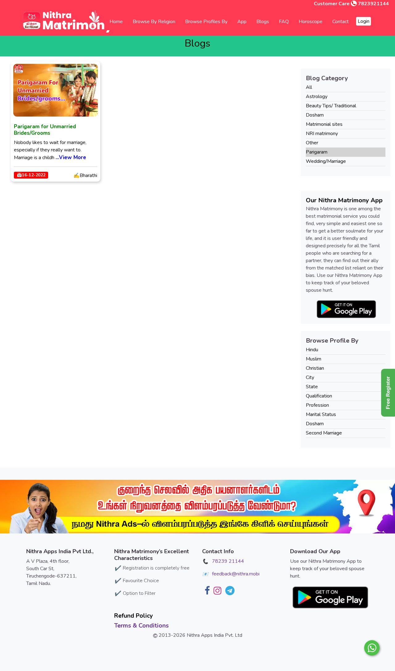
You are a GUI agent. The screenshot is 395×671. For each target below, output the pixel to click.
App (242, 21)
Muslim (313, 359)
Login (363, 21)
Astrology (316, 96)
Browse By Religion (154, 21)
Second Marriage (324, 433)
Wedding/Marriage (326, 161)
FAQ (284, 21)
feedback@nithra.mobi (236, 573)
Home (116, 21)
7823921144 (373, 3)
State (312, 386)
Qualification (319, 396)
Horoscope (310, 21)
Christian (315, 368)
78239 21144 (228, 561)
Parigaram (316, 152)
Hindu (312, 349)
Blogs (262, 21)
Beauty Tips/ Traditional (331, 105)
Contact (340, 21)
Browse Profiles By (206, 21)
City (310, 377)
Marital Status (321, 414)
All (309, 87)
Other (312, 142)
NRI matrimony (322, 133)
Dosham (315, 115)
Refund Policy (133, 615)
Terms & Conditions (141, 625)
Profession (317, 405)
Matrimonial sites (324, 124)
